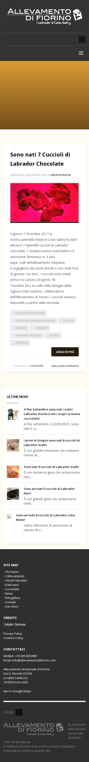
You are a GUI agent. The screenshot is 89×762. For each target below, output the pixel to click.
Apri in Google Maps (17, 691)
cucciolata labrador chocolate (35, 320)
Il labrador (12, 585)
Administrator (61, 174)
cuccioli (68, 320)
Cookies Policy (13, 638)
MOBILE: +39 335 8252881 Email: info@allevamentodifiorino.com (29, 658)
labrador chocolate (28, 335)
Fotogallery (12, 598)
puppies (54, 335)
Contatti (10, 602)
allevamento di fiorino (30, 313)
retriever (22, 342)
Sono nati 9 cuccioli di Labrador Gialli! (51, 467)
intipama (21, 327)
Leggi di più (65, 352)
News (9, 593)
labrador (41, 327)
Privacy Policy (12, 634)
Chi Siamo (12, 572)
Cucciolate (36, 365)
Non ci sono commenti (65, 366)
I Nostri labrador (16, 580)
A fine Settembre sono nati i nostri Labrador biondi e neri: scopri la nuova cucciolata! (52, 413)
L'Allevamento (14, 576)
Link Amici (11, 606)
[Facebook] (19, 712)
